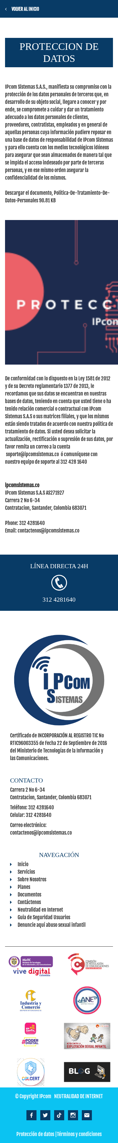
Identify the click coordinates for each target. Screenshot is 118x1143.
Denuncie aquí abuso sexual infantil (52, 925)
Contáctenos (29, 902)
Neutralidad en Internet (40, 910)
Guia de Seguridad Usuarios (44, 917)
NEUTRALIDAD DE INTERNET (78, 1096)
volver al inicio (25, 9)
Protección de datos (35, 1134)
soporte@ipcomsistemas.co (32, 454)
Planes (24, 887)
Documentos (29, 894)
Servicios (26, 872)
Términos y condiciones (79, 1134)
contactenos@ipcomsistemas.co (48, 530)
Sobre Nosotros (32, 879)
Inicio (23, 864)
